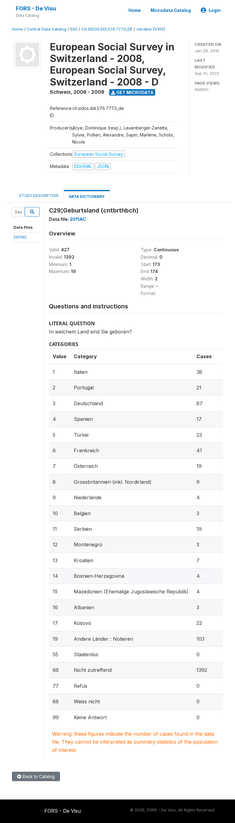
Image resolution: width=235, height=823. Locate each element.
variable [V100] (150, 29)
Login (215, 10)
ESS (73, 29)
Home (135, 10)
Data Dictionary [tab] (87, 196)
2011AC (20, 237)
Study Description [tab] (38, 195)
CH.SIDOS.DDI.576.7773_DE (106, 29)
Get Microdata (134, 92)
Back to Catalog (38, 776)
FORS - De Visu (36, 8)
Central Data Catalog (46, 29)
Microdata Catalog (171, 10)
